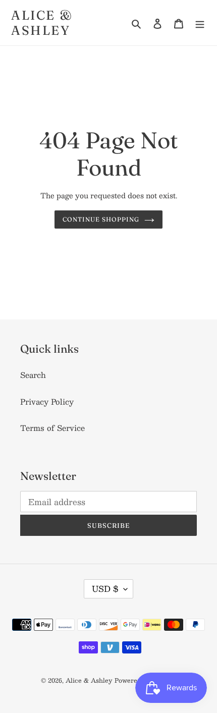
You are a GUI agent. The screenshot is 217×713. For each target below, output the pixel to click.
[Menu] (199, 22)
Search (33, 374)
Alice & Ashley (42, 23)
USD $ (105, 588)
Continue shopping (101, 219)
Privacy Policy (47, 401)
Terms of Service (52, 427)
